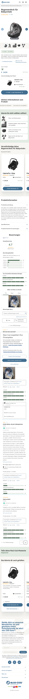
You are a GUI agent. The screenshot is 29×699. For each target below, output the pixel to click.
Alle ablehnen (14, 364)
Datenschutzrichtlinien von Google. (13, 352)
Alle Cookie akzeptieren (14, 360)
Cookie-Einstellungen (14, 356)
